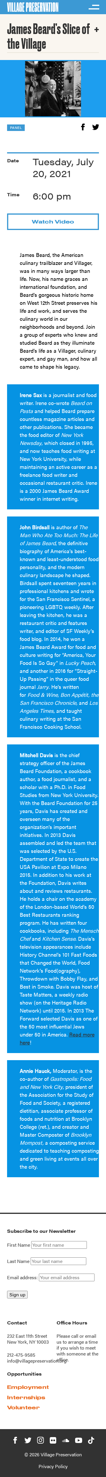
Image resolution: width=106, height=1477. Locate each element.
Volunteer (23, 1407)
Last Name (18, 1261)
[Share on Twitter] (95, 126)
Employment (28, 1387)
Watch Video (53, 221)
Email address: (23, 1277)
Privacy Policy (53, 1466)
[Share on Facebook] (83, 126)
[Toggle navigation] (93, 7)
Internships (26, 1397)
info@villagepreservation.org (37, 1360)
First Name (18, 1245)
